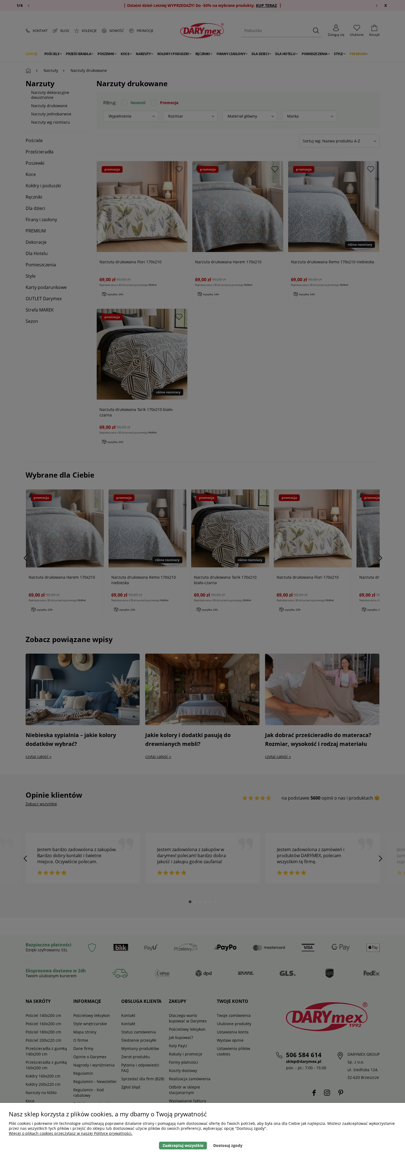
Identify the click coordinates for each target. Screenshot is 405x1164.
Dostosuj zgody (227, 1145)
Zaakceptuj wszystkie (183, 1145)
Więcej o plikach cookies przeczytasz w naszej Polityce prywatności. (71, 1133)
